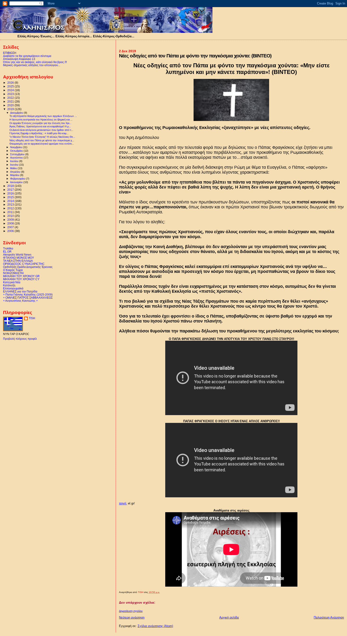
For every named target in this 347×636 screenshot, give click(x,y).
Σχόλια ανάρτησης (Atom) (155, 626)
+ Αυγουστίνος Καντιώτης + (20, 300)
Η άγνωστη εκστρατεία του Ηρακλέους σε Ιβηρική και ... (40, 119)
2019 (11, 109)
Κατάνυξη (9, 285)
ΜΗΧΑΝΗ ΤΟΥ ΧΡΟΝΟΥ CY (21, 279)
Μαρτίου (15, 175)
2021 (11, 101)
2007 (11, 227)
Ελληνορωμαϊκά (13, 288)
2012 (11, 208)
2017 (11, 189)
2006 (11, 230)
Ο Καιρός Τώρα (13, 269)
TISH (32, 318)
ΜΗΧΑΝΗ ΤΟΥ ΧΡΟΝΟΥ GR (21, 276)
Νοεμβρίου (16, 147)
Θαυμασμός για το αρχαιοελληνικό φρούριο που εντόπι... (41, 143)
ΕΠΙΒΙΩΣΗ (9, 52)
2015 (11, 197)
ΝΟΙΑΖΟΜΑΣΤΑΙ (13, 273)
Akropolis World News (17, 254)
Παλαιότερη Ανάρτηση (329, 617)
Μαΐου (14, 168)
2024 (11, 90)
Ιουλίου (14, 161)
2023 (11, 93)
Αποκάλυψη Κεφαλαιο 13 (19, 58)
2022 (11, 97)
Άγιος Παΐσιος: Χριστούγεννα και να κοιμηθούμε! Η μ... (40, 126)
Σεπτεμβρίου (17, 154)
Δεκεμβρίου (17, 112)
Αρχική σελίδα (229, 617)
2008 (11, 223)
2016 (11, 193)
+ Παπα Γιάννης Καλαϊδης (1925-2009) (28, 294)
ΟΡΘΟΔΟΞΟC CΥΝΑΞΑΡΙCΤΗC (24, 263)
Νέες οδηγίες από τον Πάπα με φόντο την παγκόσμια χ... (41, 140)
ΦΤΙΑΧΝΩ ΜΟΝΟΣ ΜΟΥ (18, 257)
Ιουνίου (14, 164)
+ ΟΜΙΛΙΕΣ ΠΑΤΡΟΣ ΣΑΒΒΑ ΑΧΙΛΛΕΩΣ (28, 297)
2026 (11, 82)
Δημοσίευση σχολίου (131, 611)
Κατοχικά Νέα (11, 282)
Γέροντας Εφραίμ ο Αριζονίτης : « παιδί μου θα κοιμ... (38, 133)
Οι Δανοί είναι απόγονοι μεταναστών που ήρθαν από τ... (41, 130)
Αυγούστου (17, 157)
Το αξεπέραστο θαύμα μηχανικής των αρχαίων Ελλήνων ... (43, 116)
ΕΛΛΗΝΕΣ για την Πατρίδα (20, 291)
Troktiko (8, 248)
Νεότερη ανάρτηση (131, 617)
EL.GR (7, 251)
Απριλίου (15, 171)
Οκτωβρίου (17, 150)
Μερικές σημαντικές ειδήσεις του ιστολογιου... (31, 65)
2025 (11, 86)
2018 (11, 185)
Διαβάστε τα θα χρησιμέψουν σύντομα (27, 55)
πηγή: (123, 503)
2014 (11, 200)
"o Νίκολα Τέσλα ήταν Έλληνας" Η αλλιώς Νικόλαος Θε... (42, 136)
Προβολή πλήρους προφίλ (20, 338)
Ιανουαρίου (16, 182)
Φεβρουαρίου (18, 178)
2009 (11, 219)
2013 (11, 204)
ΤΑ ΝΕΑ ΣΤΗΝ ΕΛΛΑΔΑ (18, 260)
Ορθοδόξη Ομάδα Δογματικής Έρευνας (28, 266)
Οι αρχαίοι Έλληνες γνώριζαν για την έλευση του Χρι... (40, 123)
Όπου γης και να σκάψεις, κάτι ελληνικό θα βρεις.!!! (35, 62)
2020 (11, 105)
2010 (11, 215)
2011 (11, 212)
